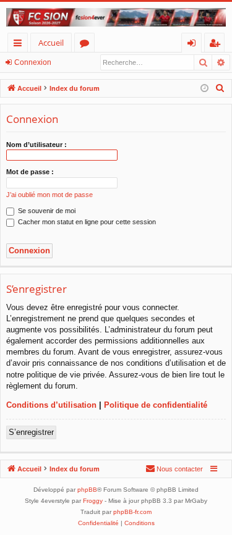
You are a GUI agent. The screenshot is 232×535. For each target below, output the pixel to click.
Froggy (93, 500)
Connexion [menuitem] (194, 45)
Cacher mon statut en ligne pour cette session (86, 221)
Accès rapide (20, 45)
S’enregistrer (31, 432)
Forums (87, 45)
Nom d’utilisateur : (36, 144)
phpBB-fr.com (132, 511)
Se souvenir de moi (45, 210)
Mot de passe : (30, 171)
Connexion (32, 62)
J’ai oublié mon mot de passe (49, 194)
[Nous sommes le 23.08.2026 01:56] (204, 89)
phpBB (87, 489)
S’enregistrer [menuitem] (217, 45)
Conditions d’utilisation (51, 405)
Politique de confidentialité (155, 405)
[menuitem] (220, 88)
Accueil (51, 42)
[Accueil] (116, 17)
